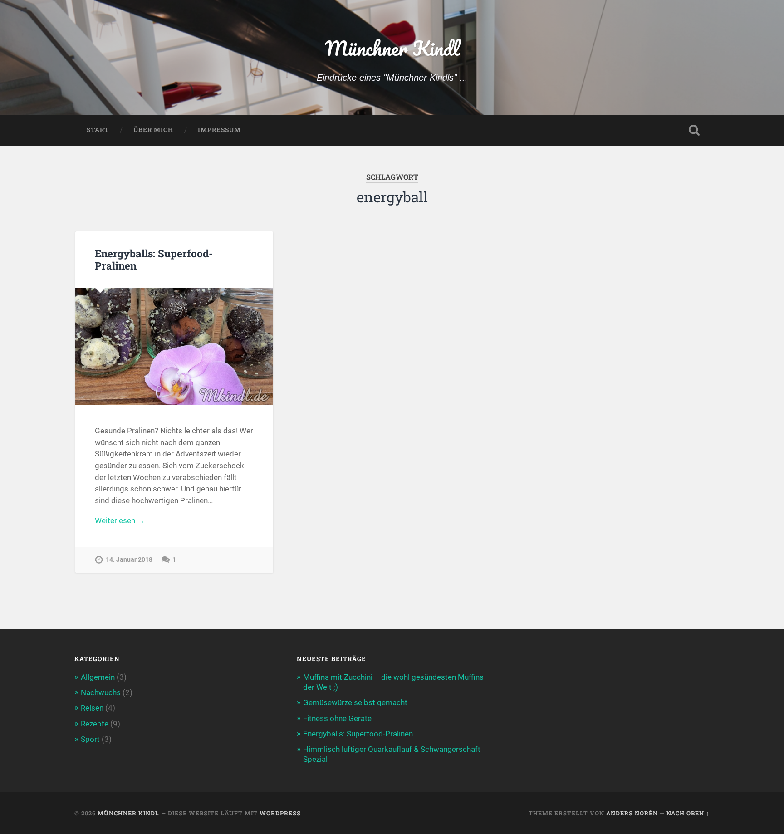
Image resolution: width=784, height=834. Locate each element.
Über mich (153, 130)
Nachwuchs (101, 692)
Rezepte (94, 723)
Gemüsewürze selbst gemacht (355, 702)
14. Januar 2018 (129, 560)
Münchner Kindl (392, 48)
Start (98, 130)
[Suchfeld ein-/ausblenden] (694, 130)
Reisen (92, 707)
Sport (90, 739)
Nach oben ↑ (688, 813)
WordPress (280, 813)
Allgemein (98, 677)
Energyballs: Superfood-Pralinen (154, 259)
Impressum (219, 130)
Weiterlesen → (120, 520)
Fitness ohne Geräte (337, 718)
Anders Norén (632, 813)
